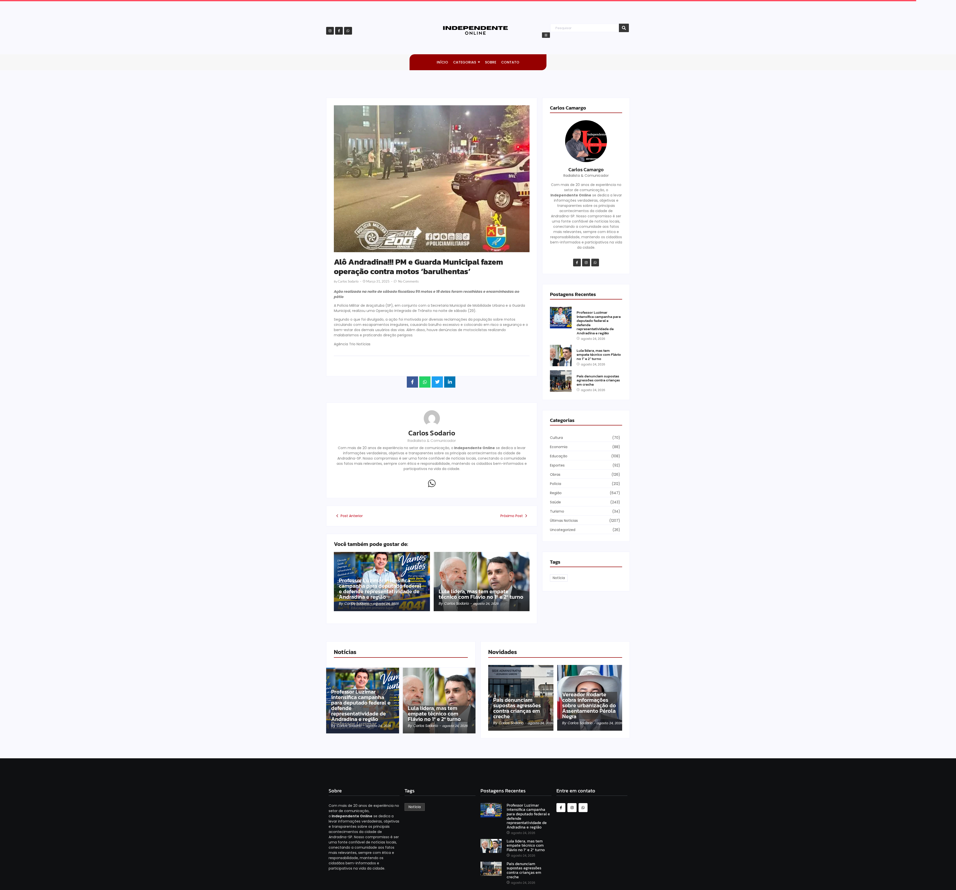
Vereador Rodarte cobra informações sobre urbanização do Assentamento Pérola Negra (589, 705)
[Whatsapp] (348, 31)
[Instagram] (330, 31)
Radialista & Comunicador (432, 440)
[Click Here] (546, 35)
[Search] (624, 28)
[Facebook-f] (339, 31)
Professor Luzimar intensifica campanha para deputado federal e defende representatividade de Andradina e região (380, 589)
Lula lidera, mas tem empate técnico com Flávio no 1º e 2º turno (481, 594)
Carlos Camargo (586, 169)
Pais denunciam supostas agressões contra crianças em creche (598, 380)
